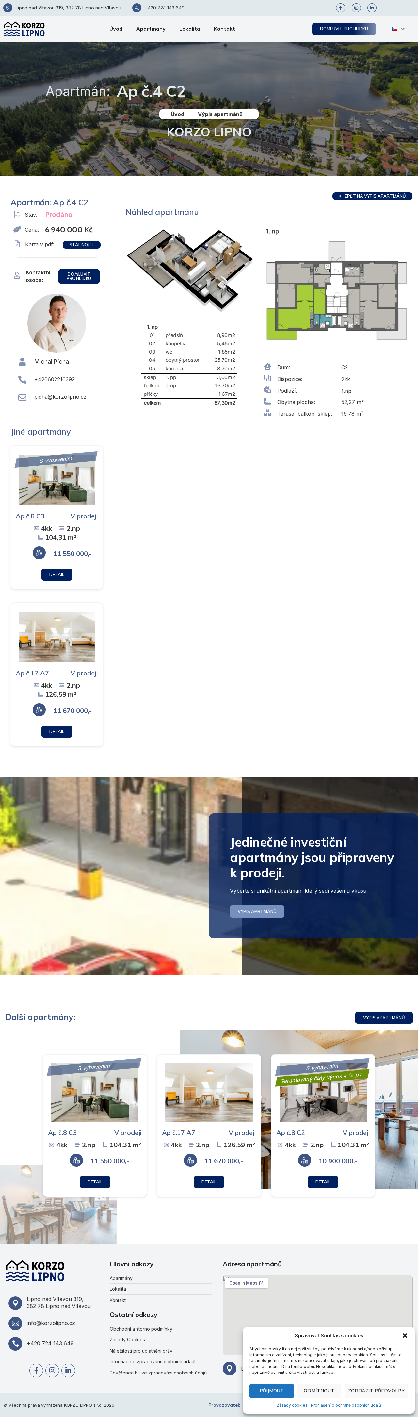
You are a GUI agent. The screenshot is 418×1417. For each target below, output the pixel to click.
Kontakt (224, 29)
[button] (405, 1335)
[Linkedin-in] (372, 7)
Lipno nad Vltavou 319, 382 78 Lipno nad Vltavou (68, 7)
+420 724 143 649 (165, 7)
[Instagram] (356, 7)
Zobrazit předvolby (376, 1391)
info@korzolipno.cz (51, 1323)
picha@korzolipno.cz (60, 397)
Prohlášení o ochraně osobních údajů (346, 1405)
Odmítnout (319, 1391)
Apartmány (151, 29)
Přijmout (272, 1391)
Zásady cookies (292, 1405)
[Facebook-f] (340, 7)
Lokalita (189, 29)
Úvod (115, 29)
